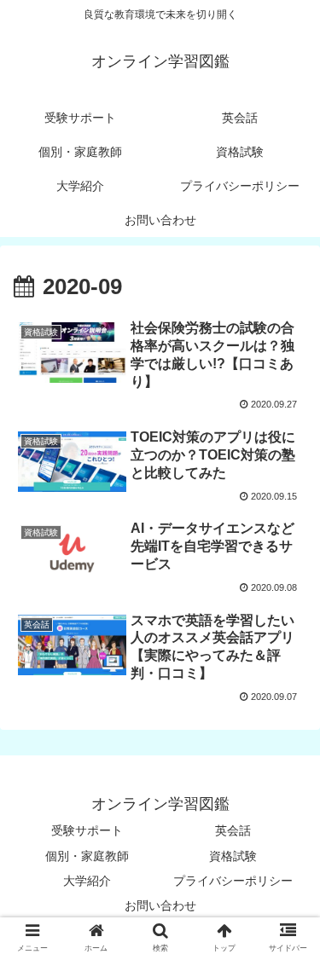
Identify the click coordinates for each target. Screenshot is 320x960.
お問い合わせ (160, 905)
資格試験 (233, 856)
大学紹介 (87, 881)
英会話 (233, 830)
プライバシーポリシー (233, 881)
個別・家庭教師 (87, 856)
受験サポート (87, 830)
